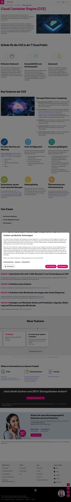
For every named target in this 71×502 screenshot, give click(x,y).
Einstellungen (10, 266)
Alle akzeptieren (63, 266)
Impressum (17, 262)
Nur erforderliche (51, 266)
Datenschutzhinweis (8, 262)
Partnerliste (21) (25, 262)
